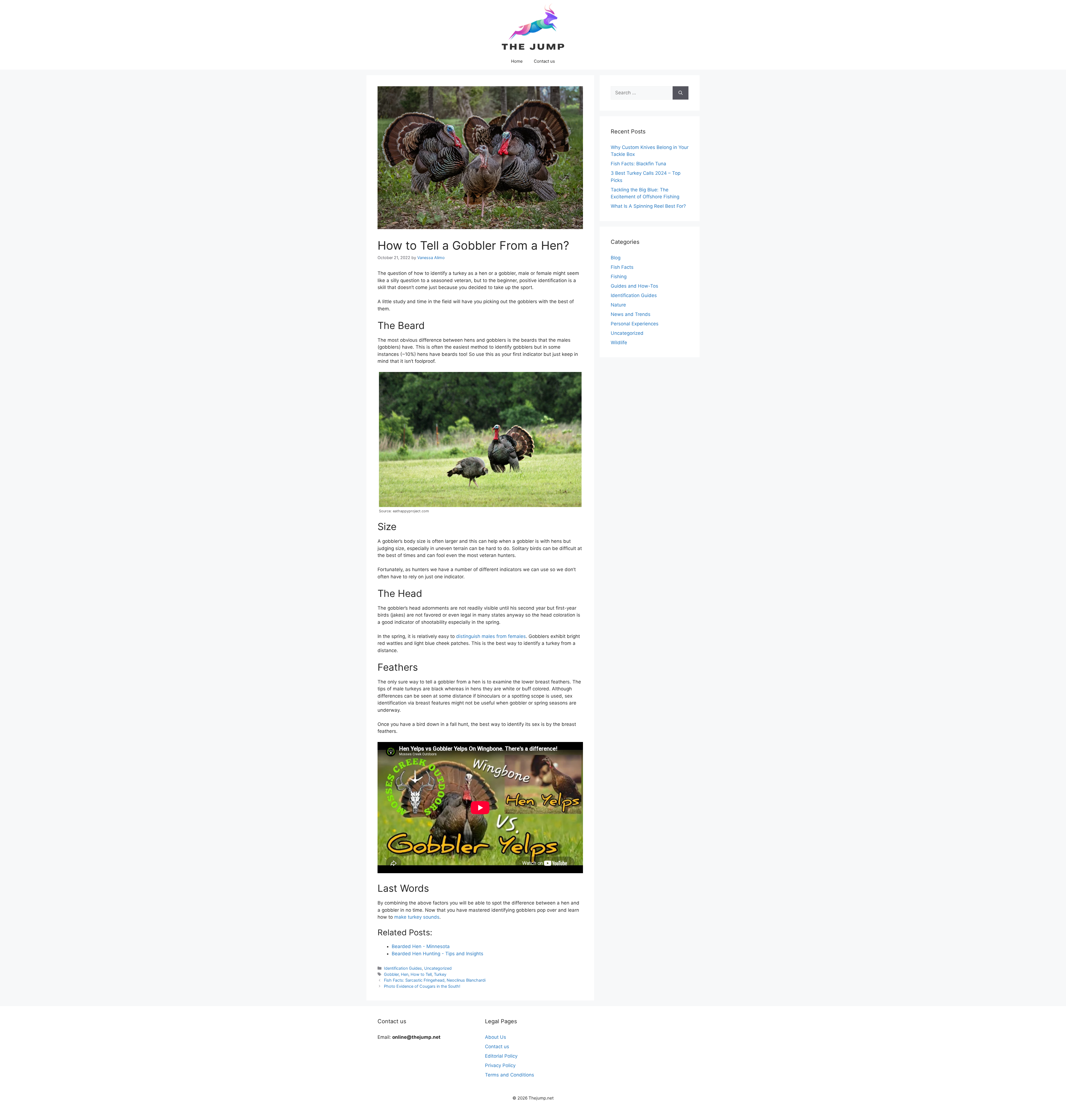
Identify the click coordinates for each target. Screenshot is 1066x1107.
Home (517, 61)
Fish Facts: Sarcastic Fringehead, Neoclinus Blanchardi (435, 980)
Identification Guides (403, 968)
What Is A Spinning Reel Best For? (648, 206)
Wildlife (619, 342)
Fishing (619, 276)
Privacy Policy (500, 1065)
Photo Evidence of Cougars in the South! (422, 986)
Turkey (440, 974)
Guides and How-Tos (634, 286)
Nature (618, 305)
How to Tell (421, 974)
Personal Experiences (634, 323)
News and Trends (630, 314)
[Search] (680, 93)
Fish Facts (622, 267)
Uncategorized (438, 968)
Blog (615, 257)
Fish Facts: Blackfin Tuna (638, 163)
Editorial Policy (501, 1056)
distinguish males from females (491, 636)
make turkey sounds (416, 917)
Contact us (544, 61)
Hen (404, 974)
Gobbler (391, 974)
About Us (495, 1037)
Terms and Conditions (509, 1075)
